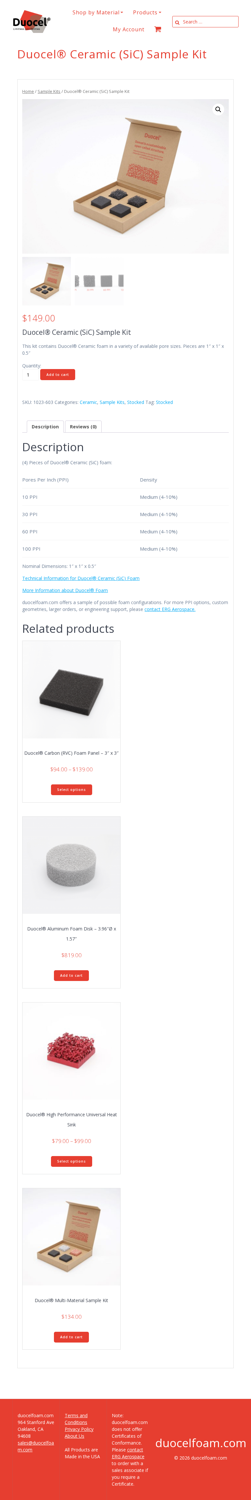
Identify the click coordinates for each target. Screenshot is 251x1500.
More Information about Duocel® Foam (65, 590)
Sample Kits (49, 91)
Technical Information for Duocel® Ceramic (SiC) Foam (81, 578)
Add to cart (57, 374)
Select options (71, 789)
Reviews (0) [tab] (83, 426)
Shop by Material (96, 12)
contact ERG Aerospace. (169, 609)
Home (28, 91)
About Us (74, 1436)
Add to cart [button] (71, 975)
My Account (128, 29)
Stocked (135, 402)
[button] (218, 109)
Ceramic (88, 402)
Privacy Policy (79, 1429)
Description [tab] (45, 426)
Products (145, 12)
